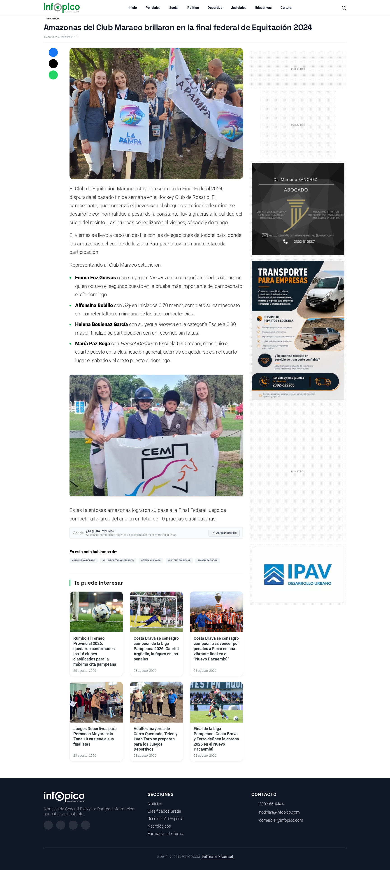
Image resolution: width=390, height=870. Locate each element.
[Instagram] (60, 825)
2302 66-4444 (271, 804)
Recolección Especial (166, 818)
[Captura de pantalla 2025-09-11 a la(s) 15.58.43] (298, 208)
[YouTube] (85, 825)
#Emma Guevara (151, 560)
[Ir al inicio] (62, 8)
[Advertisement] (298, 471)
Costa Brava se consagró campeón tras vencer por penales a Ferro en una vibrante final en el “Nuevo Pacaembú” (216, 648)
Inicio (133, 8)
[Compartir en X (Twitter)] (53, 63)
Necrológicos (159, 826)
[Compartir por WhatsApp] (53, 74)
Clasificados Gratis (164, 811)
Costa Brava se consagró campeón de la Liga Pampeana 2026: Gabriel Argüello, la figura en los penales (156, 648)
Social (174, 8)
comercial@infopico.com (281, 820)
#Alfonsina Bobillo (83, 560)
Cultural (286, 8)
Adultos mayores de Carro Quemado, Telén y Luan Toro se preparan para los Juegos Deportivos (155, 738)
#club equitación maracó (118, 560)
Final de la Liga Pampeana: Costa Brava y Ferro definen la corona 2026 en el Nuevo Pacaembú (216, 738)
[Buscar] (343, 7)
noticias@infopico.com (279, 812)
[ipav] (298, 574)
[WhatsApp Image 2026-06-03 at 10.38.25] (298, 330)
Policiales (153, 8)
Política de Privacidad (217, 857)
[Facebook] (48, 825)
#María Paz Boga (208, 560)
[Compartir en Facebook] (53, 52)
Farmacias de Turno (165, 833)
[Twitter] (73, 825)
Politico (193, 8)
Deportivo (215, 8)
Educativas (263, 8)
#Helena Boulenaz (179, 560)
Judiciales (238, 8)
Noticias (155, 804)
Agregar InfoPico (226, 532)
